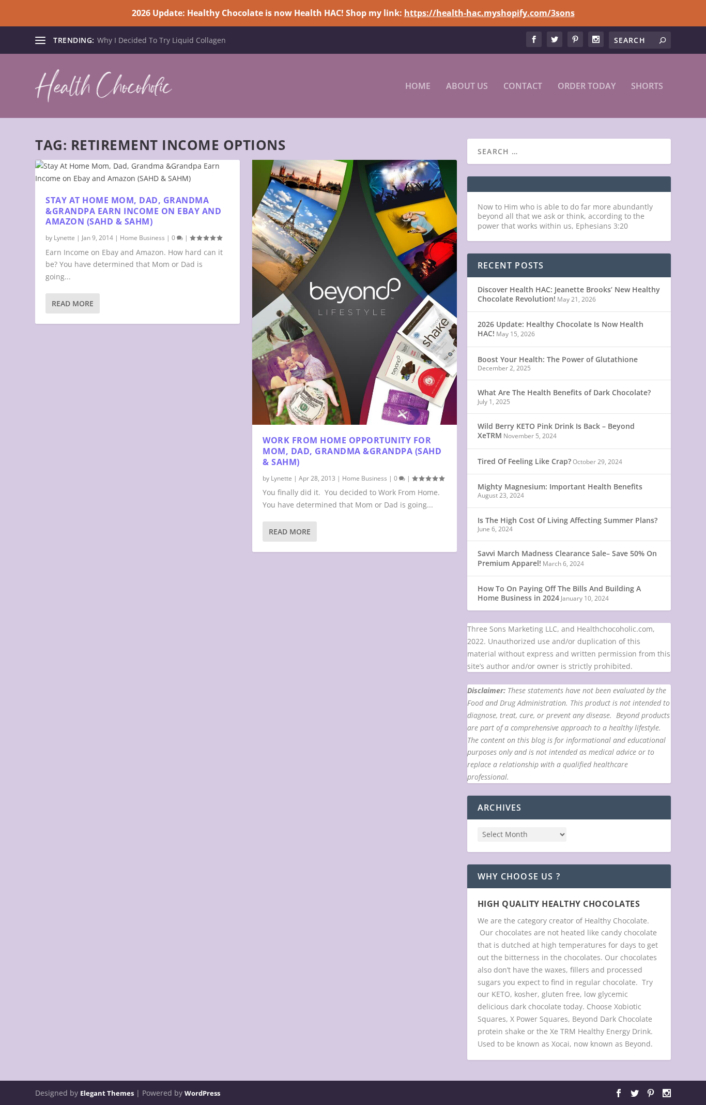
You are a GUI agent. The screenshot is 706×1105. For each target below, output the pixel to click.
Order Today (587, 87)
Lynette (64, 237)
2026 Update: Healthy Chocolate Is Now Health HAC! (560, 328)
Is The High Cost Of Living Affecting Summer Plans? (567, 520)
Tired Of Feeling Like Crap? (524, 461)
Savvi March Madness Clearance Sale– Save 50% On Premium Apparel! (567, 558)
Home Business (142, 237)
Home (418, 87)
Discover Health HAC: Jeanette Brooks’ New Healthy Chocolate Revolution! (569, 294)
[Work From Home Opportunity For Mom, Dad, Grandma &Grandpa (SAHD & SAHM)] (354, 292)
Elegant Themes (107, 1093)
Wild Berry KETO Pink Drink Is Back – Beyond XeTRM (556, 430)
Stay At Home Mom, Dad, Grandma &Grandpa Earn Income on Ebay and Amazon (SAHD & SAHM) (133, 211)
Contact (522, 87)
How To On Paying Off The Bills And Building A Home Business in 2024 (559, 593)
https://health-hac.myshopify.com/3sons (489, 13)
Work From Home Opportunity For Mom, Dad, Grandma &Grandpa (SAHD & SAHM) (352, 451)
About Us (467, 87)
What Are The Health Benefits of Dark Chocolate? (564, 392)
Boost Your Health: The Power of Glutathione (558, 359)
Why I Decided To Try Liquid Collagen (161, 40)
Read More (73, 303)
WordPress (202, 1093)
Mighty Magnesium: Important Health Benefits (560, 486)
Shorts (647, 87)
